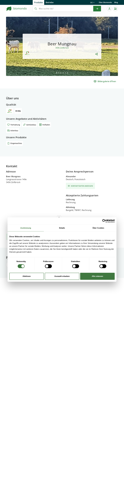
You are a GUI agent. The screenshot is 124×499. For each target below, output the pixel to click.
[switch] (48, 266)
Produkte (38, 2)
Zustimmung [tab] (25, 228)
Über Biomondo (105, 2)
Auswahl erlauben (62, 276)
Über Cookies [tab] (98, 228)
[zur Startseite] (16, 8)
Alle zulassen (97, 276)
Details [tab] (62, 228)
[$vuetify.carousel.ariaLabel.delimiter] (56, 73)
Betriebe (50, 2)
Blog (116, 2)
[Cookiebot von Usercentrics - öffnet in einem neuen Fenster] (104, 221)
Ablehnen (27, 276)
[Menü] (109, 8)
